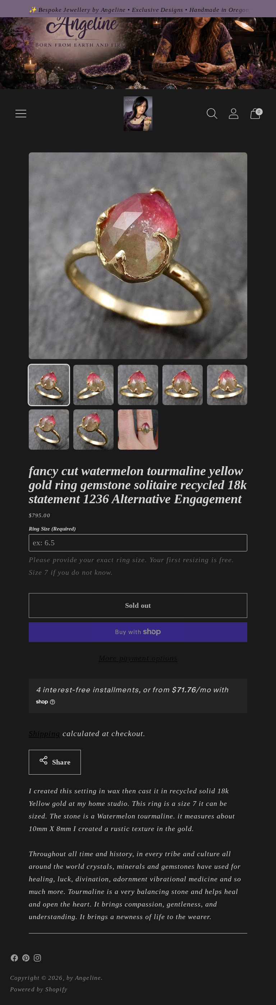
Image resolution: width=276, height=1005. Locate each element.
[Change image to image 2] (93, 385)
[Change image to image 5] (227, 385)
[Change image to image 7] (93, 429)
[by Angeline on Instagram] (37, 960)
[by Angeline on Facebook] (14, 960)
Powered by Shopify (39, 989)
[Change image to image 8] (138, 429)
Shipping (44, 733)
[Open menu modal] (21, 114)
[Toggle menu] (18, 29)
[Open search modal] (212, 114)
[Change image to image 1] (49, 385)
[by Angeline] (138, 113)
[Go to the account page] (234, 114)
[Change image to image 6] (49, 429)
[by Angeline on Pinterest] (26, 960)
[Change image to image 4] (182, 385)
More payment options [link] (138, 657)
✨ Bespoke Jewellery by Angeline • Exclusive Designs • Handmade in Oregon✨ (143, 9)
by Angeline (83, 977)
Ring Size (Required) (52, 529)
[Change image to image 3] (138, 385)
